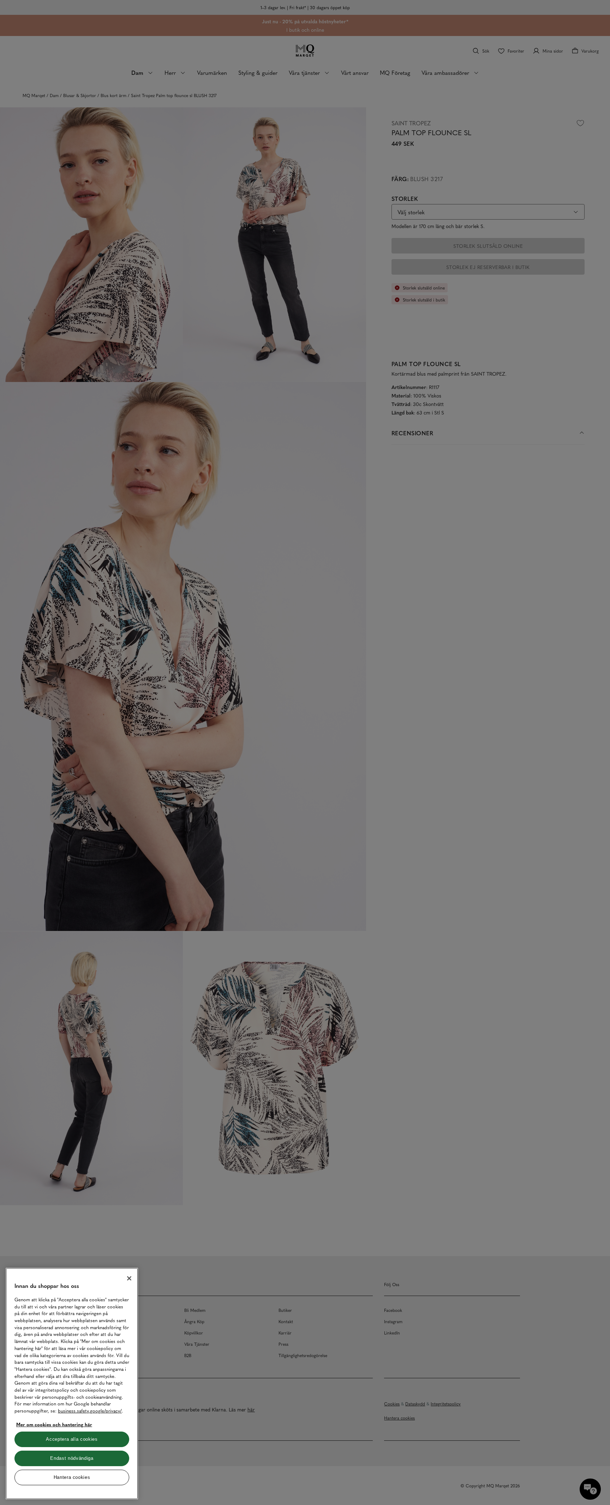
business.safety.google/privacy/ (90, 1410)
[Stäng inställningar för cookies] (129, 1278)
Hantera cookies (72, 1477)
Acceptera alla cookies (71, 1439)
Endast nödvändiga (71, 1458)
